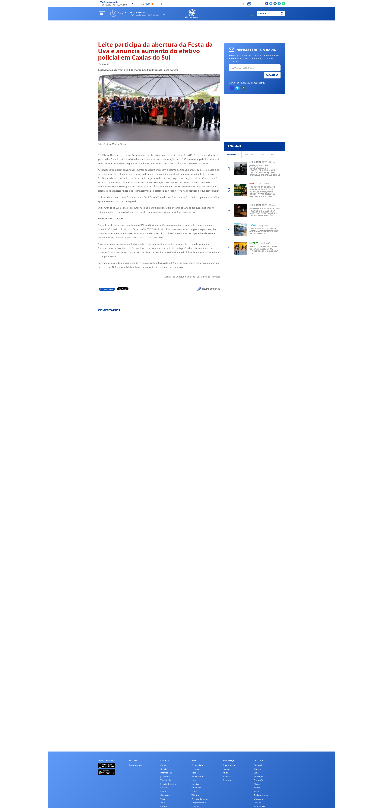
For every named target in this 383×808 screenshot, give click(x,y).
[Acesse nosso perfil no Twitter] (270, 3)
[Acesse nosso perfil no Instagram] (275, 3)
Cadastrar (272, 75)
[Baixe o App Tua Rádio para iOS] (279, 3)
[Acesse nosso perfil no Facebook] (266, 3)
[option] (233, 154)
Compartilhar (108, 289)
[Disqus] (159, 354)
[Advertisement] (191, 30)
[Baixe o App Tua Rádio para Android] (283, 3)
